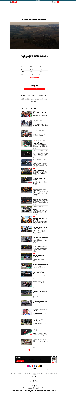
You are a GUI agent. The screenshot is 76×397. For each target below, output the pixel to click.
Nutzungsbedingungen (36, 373)
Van (45, 3)
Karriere (34, 374)
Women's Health (37, 394)
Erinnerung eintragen (34, 77)
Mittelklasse (27, 3)
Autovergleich (31, 369)
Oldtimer (54, 3)
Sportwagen (39, 3)
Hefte (37, 0)
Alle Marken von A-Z (14, 373)
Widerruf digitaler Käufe (48, 369)
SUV (30, 3)
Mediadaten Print (37, 381)
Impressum (28, 373)
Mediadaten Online (31, 381)
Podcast (23, 369)
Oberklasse (34, 3)
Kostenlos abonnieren (20, 361)
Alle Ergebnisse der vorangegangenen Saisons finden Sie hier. (33, 88)
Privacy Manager (47, 373)
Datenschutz (42, 373)
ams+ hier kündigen (41, 369)
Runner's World (32, 394)
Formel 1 (14, 3)
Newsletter (26, 369)
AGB (31, 373)
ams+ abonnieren (36, 369)
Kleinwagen (18, 3)
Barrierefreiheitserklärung (53, 373)
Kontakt (25, 373)
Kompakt (23, 3)
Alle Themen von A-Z (20, 373)
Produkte (39, 0)
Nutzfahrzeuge (49, 3)
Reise (43, 3)
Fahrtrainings (19, 369)
